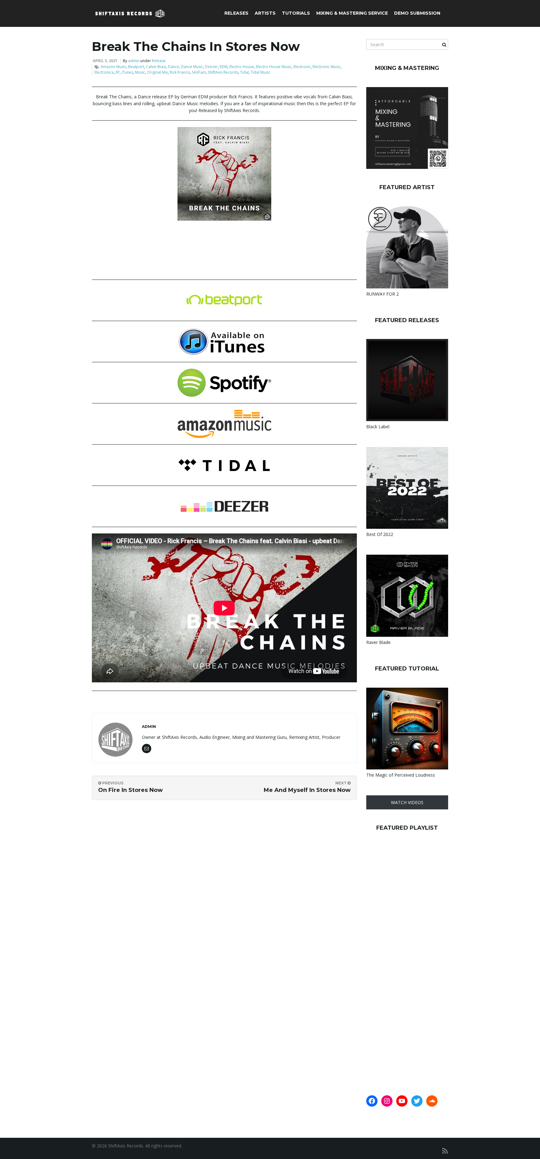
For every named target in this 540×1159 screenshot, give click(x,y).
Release (159, 60)
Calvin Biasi (156, 66)
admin (133, 60)
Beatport (136, 66)
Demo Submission (417, 13)
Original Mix (157, 72)
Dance (173, 66)
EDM (224, 66)
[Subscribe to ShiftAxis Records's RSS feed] (445, 1151)
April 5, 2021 (105, 60)
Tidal (244, 72)
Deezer (211, 66)
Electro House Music (274, 66)
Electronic (302, 66)
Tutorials (296, 13)
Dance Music (192, 66)
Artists (265, 13)
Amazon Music (113, 66)
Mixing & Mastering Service (352, 13)
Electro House (241, 66)
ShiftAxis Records (223, 72)
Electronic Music (326, 66)
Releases (236, 13)
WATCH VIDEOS (407, 802)
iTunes (127, 72)
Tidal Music (260, 72)
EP (118, 72)
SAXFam (199, 72)
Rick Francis (180, 72)
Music (140, 72)
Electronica (104, 72)
